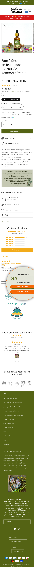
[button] (4, 10)
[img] (6, 261)
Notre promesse (8, 427)
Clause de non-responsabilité (13, 415)
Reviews (6, 444)
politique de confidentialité (12, 407)
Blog (5, 440)
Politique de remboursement (13, 402)
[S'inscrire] (28, 522)
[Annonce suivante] (31, 2)
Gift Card (6, 436)
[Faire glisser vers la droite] (21, 57)
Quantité (4, 121)
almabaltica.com (12, 564)
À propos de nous (9, 419)
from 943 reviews (17, 338)
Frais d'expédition (14, 91)
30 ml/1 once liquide (10, 99)
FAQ (4, 432)
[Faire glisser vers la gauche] (13, 57)
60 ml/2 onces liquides (11, 103)
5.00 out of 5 (21, 232)
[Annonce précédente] (3, 2)
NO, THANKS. (17, 292)
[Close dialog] (32, 268)
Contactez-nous (8, 423)
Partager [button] (7, 221)
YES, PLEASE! (17, 287)
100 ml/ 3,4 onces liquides (12, 108)
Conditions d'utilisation (11, 411)
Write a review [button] (17, 250)
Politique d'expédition (10, 398)
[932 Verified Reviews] (17, 320)
